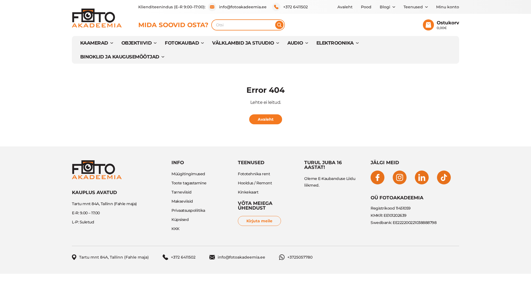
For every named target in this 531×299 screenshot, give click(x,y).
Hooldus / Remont (255, 183)
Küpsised (180, 219)
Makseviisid (182, 201)
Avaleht (345, 6)
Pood (366, 6)
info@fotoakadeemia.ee (243, 6)
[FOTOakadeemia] (97, 18)
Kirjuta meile (259, 220)
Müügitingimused (188, 173)
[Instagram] (400, 177)
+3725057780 (300, 257)
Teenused (413, 6)
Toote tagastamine (189, 183)
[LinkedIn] (422, 177)
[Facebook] (377, 177)
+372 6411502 (295, 6)
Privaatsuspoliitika (188, 210)
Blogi (385, 6)
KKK (175, 228)
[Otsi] (279, 25)
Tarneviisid (181, 192)
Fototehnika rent (254, 173)
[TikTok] (444, 177)
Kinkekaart (248, 192)
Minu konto (447, 6)
